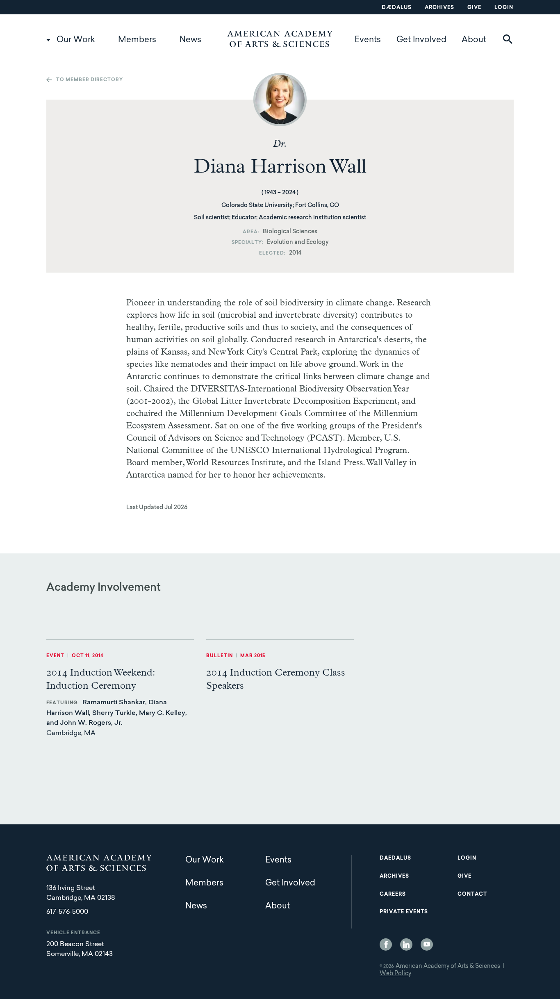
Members (137, 40)
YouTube (427, 944)
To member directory (89, 80)
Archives (439, 7)
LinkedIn (406, 944)
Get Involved (421, 40)
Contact (472, 894)
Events (368, 40)
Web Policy (395, 974)
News (190, 40)
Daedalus (395, 858)
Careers (393, 894)
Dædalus (397, 7)
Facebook (386, 944)
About (474, 40)
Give (474, 7)
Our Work (76, 40)
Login (503, 7)
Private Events (404, 912)
